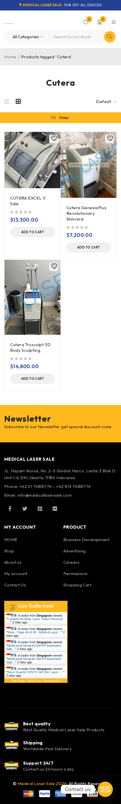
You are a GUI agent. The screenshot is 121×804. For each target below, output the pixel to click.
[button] (32, 232)
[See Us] (40, 508)
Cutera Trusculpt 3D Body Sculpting (30, 347)
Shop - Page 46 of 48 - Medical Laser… (34, 632)
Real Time (34, 680)
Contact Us (15, 585)
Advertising (74, 551)
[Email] (105, 789)
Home (10, 56)
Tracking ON (52, 680)
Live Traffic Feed (35, 606)
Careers (71, 562)
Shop (9, 551)
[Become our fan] (9, 508)
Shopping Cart (77, 585)
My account (15, 573)
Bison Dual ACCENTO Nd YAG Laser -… (35, 672)
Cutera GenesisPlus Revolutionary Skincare (86, 213)
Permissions (75, 573)
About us (12, 562)
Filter (64, 117)
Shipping (33, 742)
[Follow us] (24, 508)
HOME (10, 539)
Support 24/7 (38, 763)
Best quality (37, 723)
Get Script (18, 680)
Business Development (86, 539)
